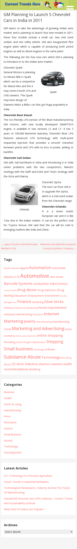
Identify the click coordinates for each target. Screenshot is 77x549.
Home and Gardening (25, 307)
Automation (40, 267)
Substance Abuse (22, 357)
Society (8, 440)
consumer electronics (50, 283)
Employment (36, 295)
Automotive (34, 275)
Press (7, 416)
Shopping (54, 341)
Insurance (38, 314)
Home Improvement (52, 307)
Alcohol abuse (11, 268)
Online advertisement (25, 336)
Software (50, 349)
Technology (51, 357)
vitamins (44, 364)
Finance (24, 301)
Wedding (34, 369)
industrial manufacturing (18, 314)
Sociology (39, 349)
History (9, 307)
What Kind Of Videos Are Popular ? (24, 509)
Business (9, 392)
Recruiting (9, 342)
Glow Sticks (54, 301)
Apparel (24, 268)
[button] (71, 6)
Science (8, 428)
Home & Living (12, 404)
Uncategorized (12, 452)
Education (20, 295)
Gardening (38, 302)
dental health (10, 290)
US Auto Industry (24, 364)
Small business (18, 349)
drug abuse (27, 289)
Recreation (10, 422)
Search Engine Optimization (31, 342)
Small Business (12, 434)
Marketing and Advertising (38, 328)
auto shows (56, 276)
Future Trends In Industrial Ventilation (26, 481)
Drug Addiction (47, 290)
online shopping (50, 335)
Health (8, 398)
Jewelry (30, 321)
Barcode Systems (18, 283)
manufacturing (44, 321)
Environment (52, 295)
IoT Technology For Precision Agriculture (28, 475)
